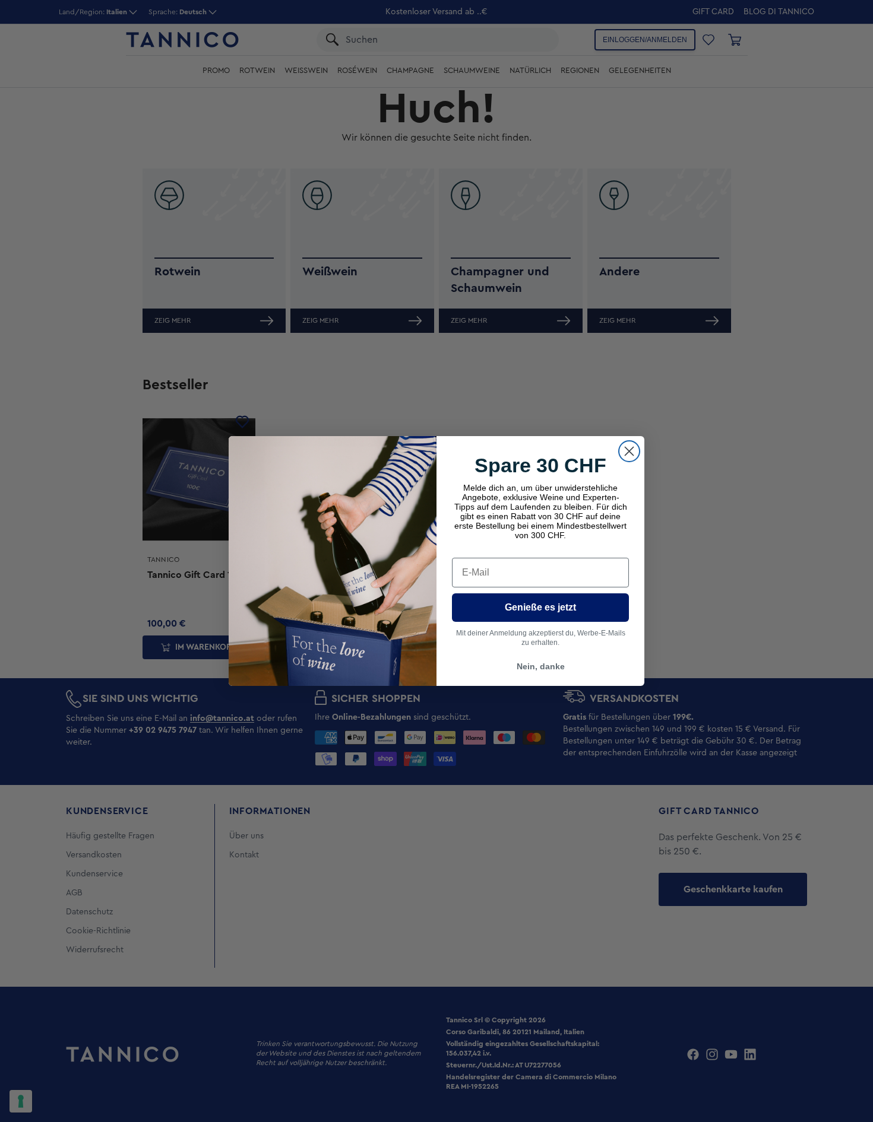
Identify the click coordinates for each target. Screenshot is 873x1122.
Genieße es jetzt (540, 607)
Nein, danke (541, 666)
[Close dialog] (629, 451)
